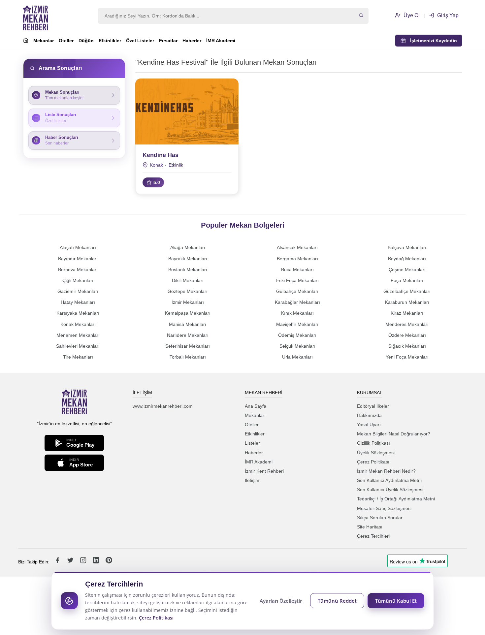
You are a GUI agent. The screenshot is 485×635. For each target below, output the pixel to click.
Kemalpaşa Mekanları (187, 313)
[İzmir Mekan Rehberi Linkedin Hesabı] (97, 561)
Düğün (86, 40)
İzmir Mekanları (188, 302)
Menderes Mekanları (407, 324)
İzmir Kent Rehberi (264, 471)
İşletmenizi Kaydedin (431, 40)
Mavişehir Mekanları (297, 324)
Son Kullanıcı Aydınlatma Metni (389, 480)
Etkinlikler (110, 40)
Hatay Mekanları (78, 302)
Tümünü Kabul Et (396, 600)
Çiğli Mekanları (77, 280)
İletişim (252, 480)
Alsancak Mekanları (297, 247)
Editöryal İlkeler (373, 406)
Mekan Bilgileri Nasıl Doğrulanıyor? (393, 433)
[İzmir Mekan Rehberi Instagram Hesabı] (84, 561)
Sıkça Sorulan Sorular (380, 517)
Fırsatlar (168, 40)
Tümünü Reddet (337, 600)
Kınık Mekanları (297, 313)
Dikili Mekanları (188, 280)
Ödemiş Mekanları (297, 335)
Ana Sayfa (255, 406)
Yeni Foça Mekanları (407, 357)
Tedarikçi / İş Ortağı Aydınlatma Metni (396, 498)
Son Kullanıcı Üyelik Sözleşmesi (390, 489)
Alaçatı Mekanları (78, 247)
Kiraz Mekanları (407, 313)
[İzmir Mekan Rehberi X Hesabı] (71, 561)
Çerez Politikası (373, 461)
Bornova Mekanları (78, 269)
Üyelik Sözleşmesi (376, 452)
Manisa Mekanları (187, 324)
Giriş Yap (447, 15)
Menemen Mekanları (78, 335)
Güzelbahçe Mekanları (407, 291)
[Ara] (361, 16)
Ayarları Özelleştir (281, 600)
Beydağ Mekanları (407, 258)
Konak (156, 165)
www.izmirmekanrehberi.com (163, 406)
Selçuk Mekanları (297, 346)
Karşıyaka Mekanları (77, 313)
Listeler (252, 443)
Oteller (66, 40)
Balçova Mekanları (407, 247)
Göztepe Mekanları (188, 291)
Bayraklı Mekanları (187, 258)
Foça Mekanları (407, 280)
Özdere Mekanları (407, 335)
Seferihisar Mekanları (187, 346)
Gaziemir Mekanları (77, 291)
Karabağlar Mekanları (297, 302)
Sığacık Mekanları (407, 346)
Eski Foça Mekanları (297, 280)
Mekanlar (43, 40)
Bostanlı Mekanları (187, 269)
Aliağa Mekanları (187, 247)
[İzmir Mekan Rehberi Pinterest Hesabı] (109, 561)
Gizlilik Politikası (373, 443)
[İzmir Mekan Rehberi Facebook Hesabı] (58, 561)
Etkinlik (176, 165)
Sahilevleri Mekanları (78, 346)
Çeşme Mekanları (407, 269)
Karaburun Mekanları (407, 302)
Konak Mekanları (78, 324)
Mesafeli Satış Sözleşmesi (384, 508)
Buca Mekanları (297, 269)
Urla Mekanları (297, 357)
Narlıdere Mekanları (188, 335)
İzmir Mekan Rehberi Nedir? (386, 471)
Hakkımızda (369, 415)
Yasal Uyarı (369, 424)
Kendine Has (160, 155)
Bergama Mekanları (297, 258)
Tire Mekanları (78, 357)
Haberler (191, 40)
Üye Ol (411, 15)
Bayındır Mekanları (78, 258)
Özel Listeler (140, 40)
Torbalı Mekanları (188, 357)
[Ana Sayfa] (25, 41)
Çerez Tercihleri (373, 536)
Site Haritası (369, 526)
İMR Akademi (220, 40)
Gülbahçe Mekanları (297, 291)
